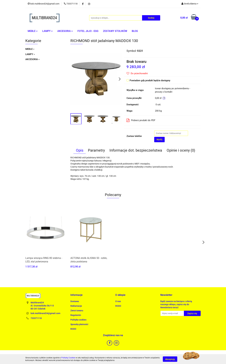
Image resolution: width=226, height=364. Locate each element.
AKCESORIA (64, 31)
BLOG (135, 31)
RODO (73, 329)
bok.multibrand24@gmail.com (45, 313)
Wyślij (159, 139)
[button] (76, 295)
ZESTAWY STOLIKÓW (115, 31)
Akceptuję (170, 359)
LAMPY (46, 31)
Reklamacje (76, 306)
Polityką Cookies (68, 358)
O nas (118, 301)
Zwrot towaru (76, 310)
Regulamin (75, 315)
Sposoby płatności (79, 324)
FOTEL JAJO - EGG (87, 31)
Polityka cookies (78, 319)
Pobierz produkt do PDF (143, 120)
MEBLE (32, 31)
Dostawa (74, 301)
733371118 (36, 318)
